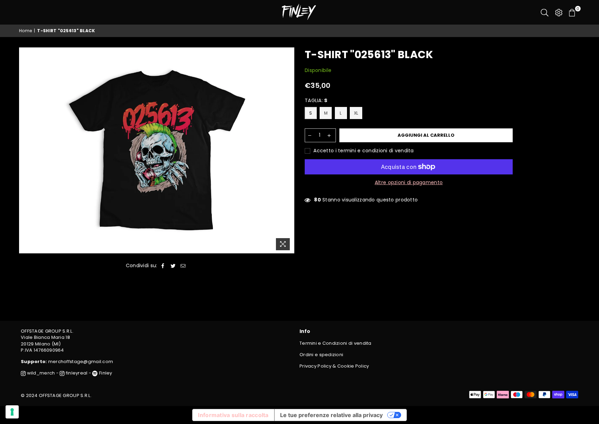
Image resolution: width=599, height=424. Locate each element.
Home (25, 31)
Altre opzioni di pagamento (409, 182)
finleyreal (76, 373)
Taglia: (316, 100)
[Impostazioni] (559, 12)
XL (356, 113)
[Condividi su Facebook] (163, 265)
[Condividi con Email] (183, 265)
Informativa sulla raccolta (233, 415)
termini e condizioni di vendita (376, 150)
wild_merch (40, 373)
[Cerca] (545, 12)
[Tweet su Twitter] (173, 265)
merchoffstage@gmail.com (80, 361)
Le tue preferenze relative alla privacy (331, 415)
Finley (105, 373)
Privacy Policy (315, 366)
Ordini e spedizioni (321, 354)
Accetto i (363, 150)
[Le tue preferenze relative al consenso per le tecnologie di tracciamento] (12, 411)
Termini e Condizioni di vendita (336, 343)
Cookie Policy (353, 366)
